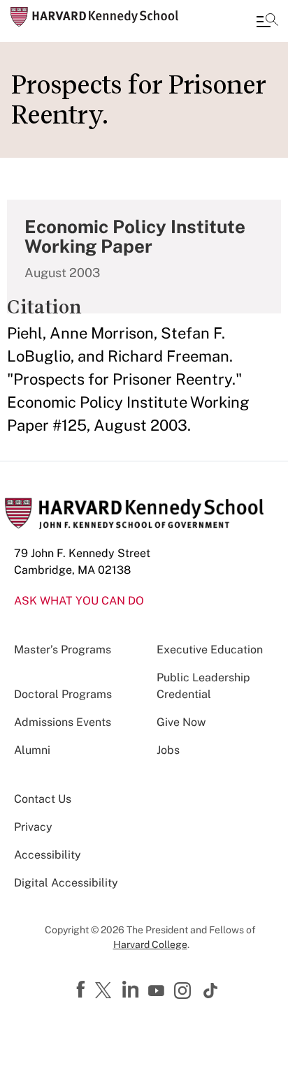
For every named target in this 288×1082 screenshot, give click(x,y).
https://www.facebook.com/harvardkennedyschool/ (82, 990)
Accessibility (47, 854)
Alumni (32, 750)
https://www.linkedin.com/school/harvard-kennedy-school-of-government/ (132, 990)
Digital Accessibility (66, 882)
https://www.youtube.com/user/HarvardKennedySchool (157, 991)
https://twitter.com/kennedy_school (105, 991)
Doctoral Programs (63, 694)
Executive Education (210, 649)
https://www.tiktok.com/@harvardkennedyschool (211, 990)
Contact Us (42, 799)
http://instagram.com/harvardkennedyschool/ (184, 992)
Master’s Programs (62, 649)
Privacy (33, 826)
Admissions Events (62, 722)
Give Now (181, 722)
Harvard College (150, 944)
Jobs (168, 750)
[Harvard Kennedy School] (94, 16)
